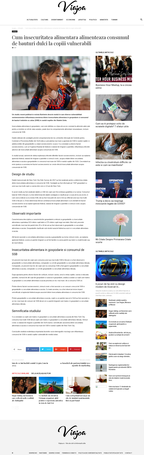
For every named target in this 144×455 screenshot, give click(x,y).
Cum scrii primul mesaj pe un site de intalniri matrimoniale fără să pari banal (78, 398)
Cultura (44, 20)
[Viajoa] (72, 7)
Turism (114, 20)
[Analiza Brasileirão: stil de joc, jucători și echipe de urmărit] (101, 335)
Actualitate (32, 20)
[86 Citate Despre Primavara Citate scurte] (114, 223)
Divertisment (57, 20)
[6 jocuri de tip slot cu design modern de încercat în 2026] (114, 268)
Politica (93, 20)
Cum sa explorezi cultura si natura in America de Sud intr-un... (120, 345)
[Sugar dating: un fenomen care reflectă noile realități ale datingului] (24, 385)
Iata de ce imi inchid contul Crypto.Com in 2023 (30, 364)
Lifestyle (82, 20)
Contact (128, 453)
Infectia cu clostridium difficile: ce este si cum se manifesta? (113, 163)
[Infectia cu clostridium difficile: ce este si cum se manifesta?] (114, 146)
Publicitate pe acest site (113, 453)
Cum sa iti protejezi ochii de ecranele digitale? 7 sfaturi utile (112, 125)
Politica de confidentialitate (90, 453)
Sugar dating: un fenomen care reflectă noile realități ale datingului (23, 398)
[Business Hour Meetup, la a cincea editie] (114, 69)
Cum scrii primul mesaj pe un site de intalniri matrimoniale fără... (119, 378)
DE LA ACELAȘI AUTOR (41, 373)
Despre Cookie (54, 453)
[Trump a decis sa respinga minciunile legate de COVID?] (114, 185)
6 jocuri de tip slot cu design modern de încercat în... (110, 285)
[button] (141, 20)
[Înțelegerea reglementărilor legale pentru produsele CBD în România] (101, 368)
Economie (70, 20)
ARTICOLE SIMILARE (20, 373)
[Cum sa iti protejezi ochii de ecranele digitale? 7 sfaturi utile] (114, 107)
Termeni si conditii (69, 453)
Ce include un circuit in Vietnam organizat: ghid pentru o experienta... (120, 324)
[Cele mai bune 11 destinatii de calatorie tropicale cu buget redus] (101, 389)
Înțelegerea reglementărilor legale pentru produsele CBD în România (120, 367)
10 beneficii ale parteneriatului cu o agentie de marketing (75, 364)
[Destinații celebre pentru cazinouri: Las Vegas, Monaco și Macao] (101, 303)
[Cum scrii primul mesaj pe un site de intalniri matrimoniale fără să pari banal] (78, 385)
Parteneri (43, 453)
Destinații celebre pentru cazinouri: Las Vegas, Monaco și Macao (120, 302)
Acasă (14, 28)
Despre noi (33, 453)
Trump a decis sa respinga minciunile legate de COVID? (110, 202)
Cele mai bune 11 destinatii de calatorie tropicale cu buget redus (120, 389)
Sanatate (104, 20)
